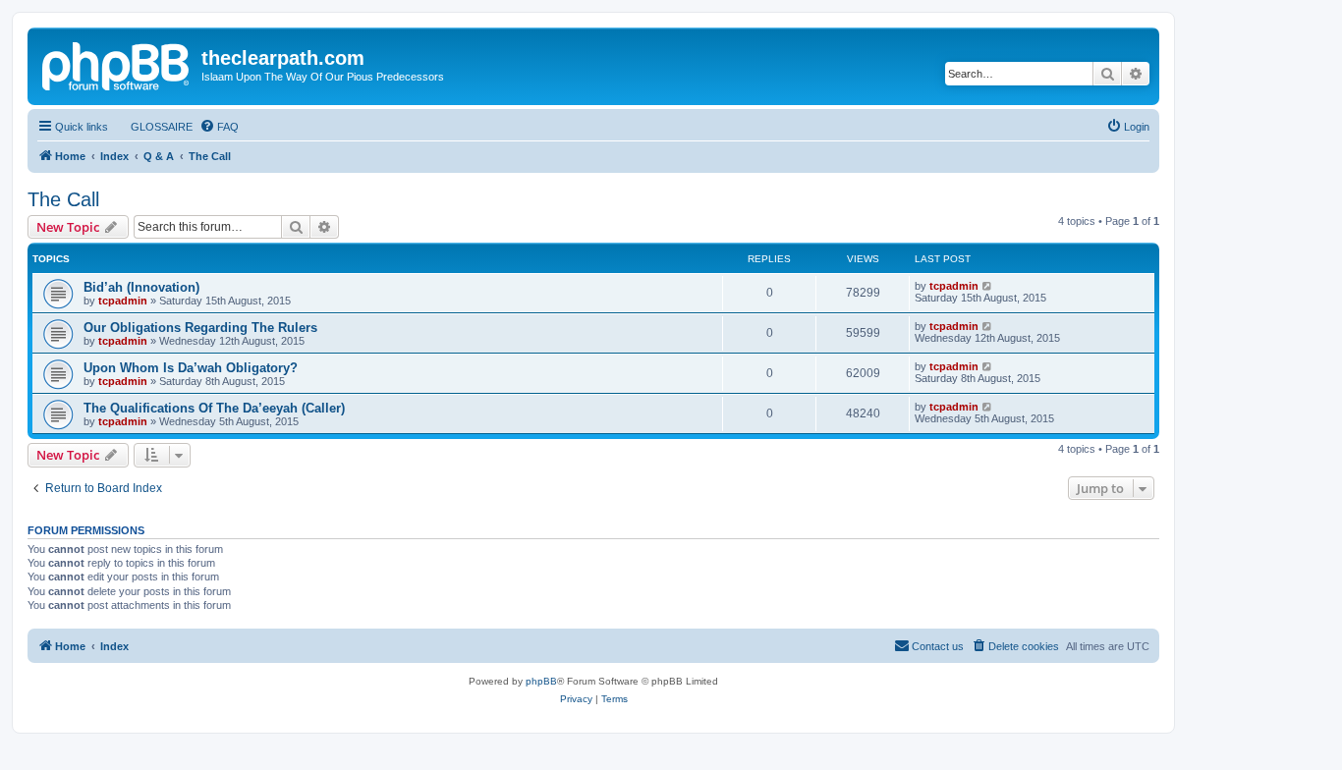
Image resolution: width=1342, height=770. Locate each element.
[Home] (116, 63)
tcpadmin (122, 300)
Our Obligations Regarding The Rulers (200, 327)
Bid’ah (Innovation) (141, 287)
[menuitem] (153, 126)
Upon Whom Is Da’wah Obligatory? (191, 367)
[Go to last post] (987, 286)
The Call (63, 199)
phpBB (541, 681)
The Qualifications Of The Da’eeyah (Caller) (214, 408)
